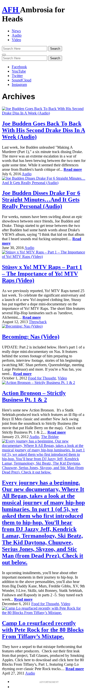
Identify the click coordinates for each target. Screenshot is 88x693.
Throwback (38, 322)
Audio (17, 35)
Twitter (17, 76)
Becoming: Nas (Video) (30, 336)
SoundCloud (21, 80)
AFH (11, 9)
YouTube (19, 71)
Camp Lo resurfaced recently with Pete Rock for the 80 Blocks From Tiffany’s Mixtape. (43, 630)
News (16, 31)
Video (16, 40)
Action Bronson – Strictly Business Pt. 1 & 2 (34, 396)
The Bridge (50, 437)
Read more (73, 169)
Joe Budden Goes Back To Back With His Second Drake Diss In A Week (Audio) (43, 130)
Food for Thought (42, 378)
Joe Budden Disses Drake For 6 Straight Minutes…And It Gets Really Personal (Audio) (41, 199)
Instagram (19, 84)
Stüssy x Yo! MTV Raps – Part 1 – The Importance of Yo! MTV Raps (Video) (42, 274)
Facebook (19, 67)
